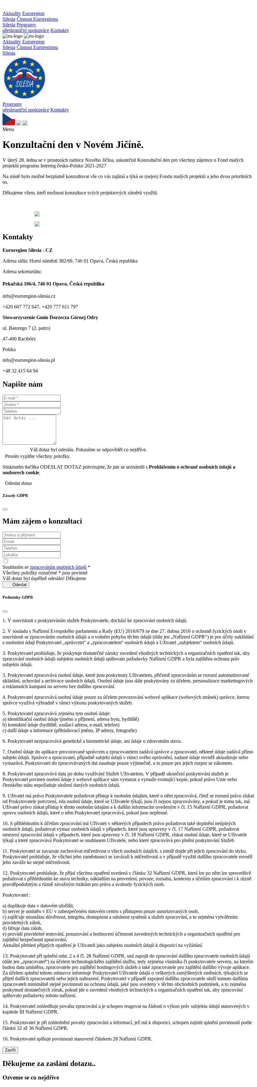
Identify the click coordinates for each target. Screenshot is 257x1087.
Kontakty (59, 30)
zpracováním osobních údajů (58, 567)
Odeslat (16, 584)
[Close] (5, 509)
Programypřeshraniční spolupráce (26, 27)
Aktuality (12, 13)
